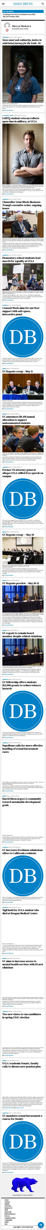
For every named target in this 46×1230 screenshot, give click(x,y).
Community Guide (8, 1221)
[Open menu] (3, 4)
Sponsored (8, 1208)
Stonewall (7, 1212)
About (6, 1200)
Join (5, 1224)
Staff (6, 1210)
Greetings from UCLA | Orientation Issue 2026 (19, 14)
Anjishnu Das (20, 1107)
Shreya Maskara (21, 26)
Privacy (7, 1216)
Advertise (7, 1206)
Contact (7, 1202)
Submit (6, 1204)
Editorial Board (9, 1214)
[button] (43, 4)
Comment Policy (10, 1218)
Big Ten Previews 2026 (11, 16)
